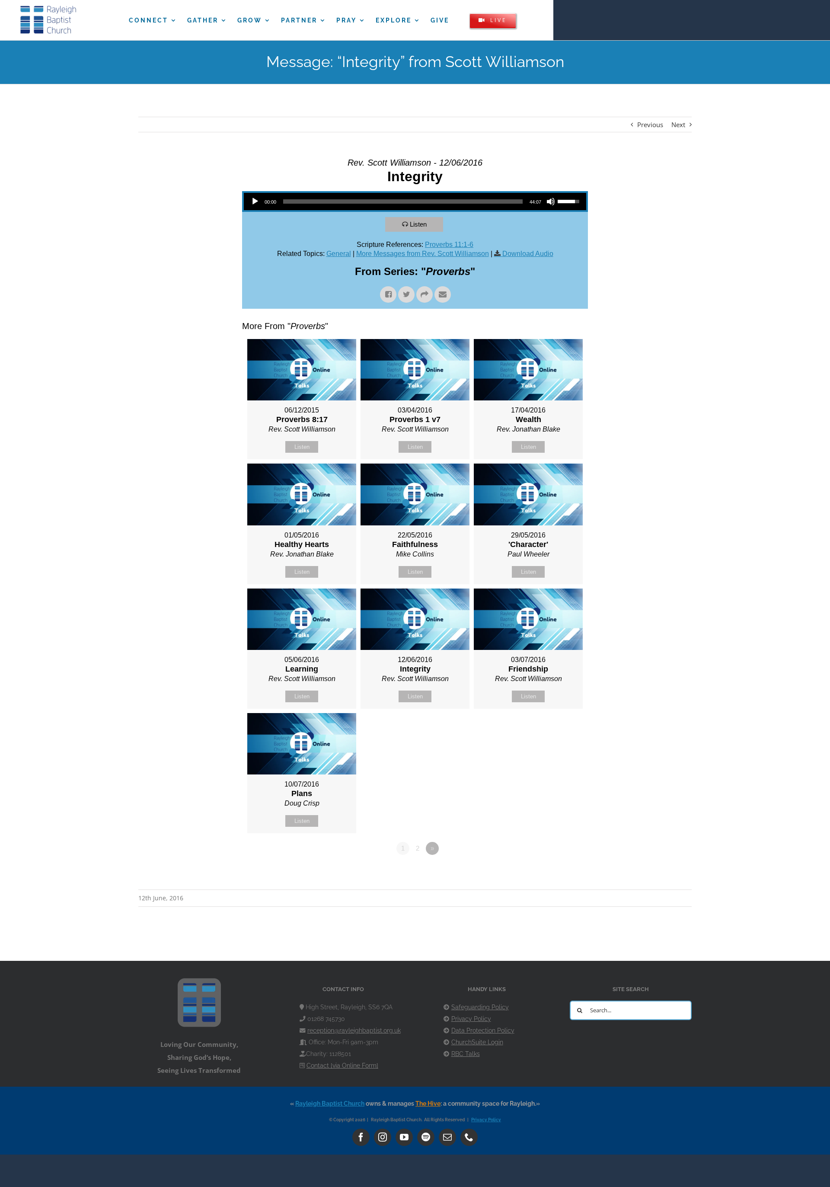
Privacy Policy (471, 1018)
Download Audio (527, 253)
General (338, 253)
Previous (650, 124)
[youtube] (404, 1137)
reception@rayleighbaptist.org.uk (354, 1030)
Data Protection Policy (482, 1030)
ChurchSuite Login (477, 1042)
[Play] (255, 201)
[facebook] (361, 1137)
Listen (418, 224)
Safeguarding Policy (480, 1007)
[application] (415, 201)
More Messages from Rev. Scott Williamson (422, 253)
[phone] (469, 1137)
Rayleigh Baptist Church (329, 1103)
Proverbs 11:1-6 (449, 244)
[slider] (403, 201)
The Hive (428, 1103)
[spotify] (425, 1137)
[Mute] (550, 201)
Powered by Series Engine (556, 872)
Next (678, 124)
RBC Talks (465, 1053)
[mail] (447, 1137)
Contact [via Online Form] (342, 1065)
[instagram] (382, 1137)
